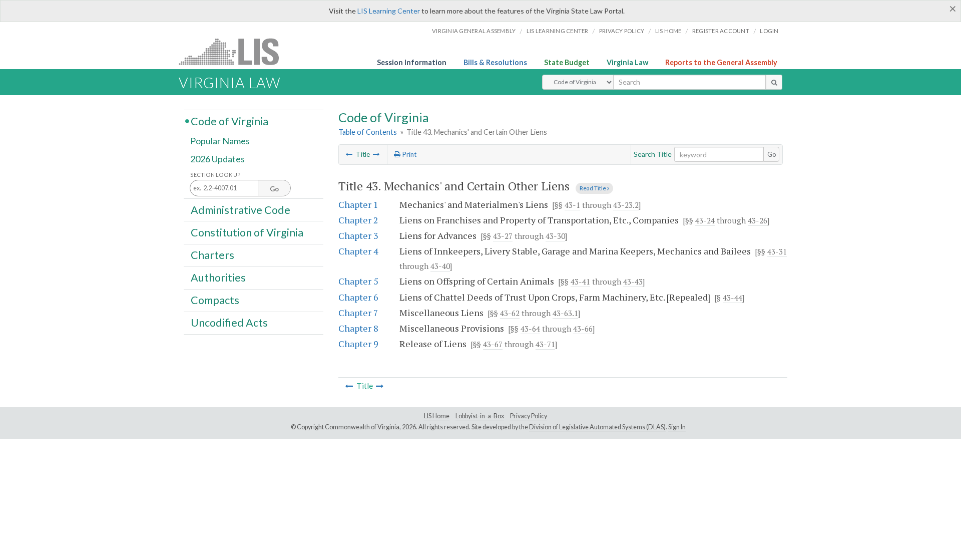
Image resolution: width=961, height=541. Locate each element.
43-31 (777, 251)
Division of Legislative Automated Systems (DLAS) (597, 427)
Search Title (653, 154)
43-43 (633, 282)
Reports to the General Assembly (721, 62)
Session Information (411, 62)
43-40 (440, 266)
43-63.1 (565, 313)
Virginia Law (627, 62)
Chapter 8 (358, 328)
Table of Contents (367, 132)
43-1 (572, 205)
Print (408, 154)
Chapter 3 (358, 235)
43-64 (530, 329)
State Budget (567, 62)
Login (769, 31)
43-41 (580, 282)
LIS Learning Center (388, 11)
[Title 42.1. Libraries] (349, 154)
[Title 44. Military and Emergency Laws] (376, 154)
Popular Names (220, 141)
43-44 (732, 298)
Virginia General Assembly (474, 31)
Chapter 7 (358, 313)
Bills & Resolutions (495, 62)
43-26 (757, 220)
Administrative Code (240, 209)
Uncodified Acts (229, 322)
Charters (212, 254)
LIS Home (436, 416)
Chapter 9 (358, 344)
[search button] (774, 82)
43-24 (705, 220)
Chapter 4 (358, 251)
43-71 (545, 344)
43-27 (503, 236)
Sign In (677, 427)
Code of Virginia (229, 120)
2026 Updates (217, 158)
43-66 (583, 329)
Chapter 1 (358, 204)
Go (771, 154)
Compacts (215, 300)
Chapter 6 (358, 297)
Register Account (720, 31)
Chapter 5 (358, 281)
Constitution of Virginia (247, 231)
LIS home (668, 31)
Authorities (218, 277)
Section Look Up (215, 174)
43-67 (493, 344)
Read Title (593, 188)
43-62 (510, 313)
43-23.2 (626, 205)
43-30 (555, 236)
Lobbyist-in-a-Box (479, 416)
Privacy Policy (622, 31)
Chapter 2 (358, 220)
